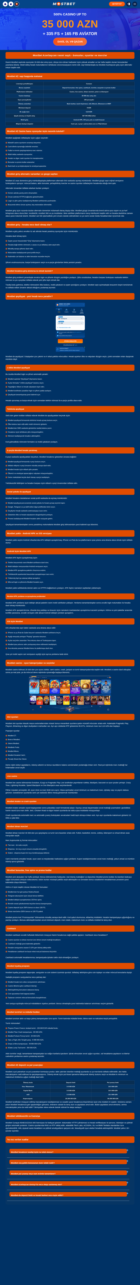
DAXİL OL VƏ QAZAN (70, 41)
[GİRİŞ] (128, 4)
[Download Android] (5, 4)
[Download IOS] (11, 4)
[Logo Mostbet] (64, 4)
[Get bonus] (16, 4)
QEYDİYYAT (117, 4)
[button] (136, 1277)
